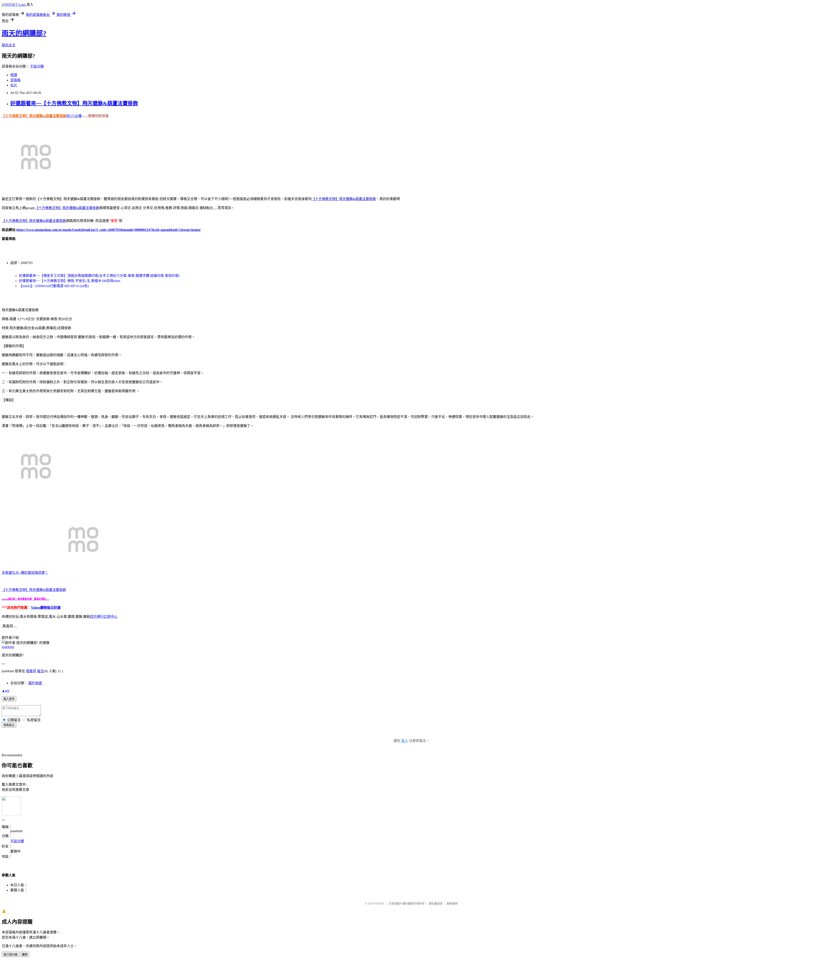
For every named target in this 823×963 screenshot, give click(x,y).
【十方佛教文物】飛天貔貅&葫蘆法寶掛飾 (34, 590)
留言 (40, 671)
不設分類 (37, 66)
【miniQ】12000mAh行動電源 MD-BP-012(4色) (54, 286)
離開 (24, 954)
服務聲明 (452, 903)
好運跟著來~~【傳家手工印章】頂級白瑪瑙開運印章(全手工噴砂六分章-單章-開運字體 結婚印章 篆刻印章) (99, 275)
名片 (13, 85)
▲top (5, 690)
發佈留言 (9, 725)
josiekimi (8, 647)
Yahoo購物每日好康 (46, 607)
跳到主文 (8, 45)
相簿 (13, 75)
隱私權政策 (436, 903)
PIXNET (379, 903)
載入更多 (9, 699)
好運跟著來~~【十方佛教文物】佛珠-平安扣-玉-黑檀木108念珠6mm (69, 281)
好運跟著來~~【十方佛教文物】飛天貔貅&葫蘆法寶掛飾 (74, 103)
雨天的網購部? (24, 33)
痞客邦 (31, 671)
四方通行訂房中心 (103, 616)
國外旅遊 (35, 683)
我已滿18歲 (10, 954)
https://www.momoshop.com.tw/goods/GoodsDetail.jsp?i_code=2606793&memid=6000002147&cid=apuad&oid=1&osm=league (109, 230)
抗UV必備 (74, 116)
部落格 (15, 80)
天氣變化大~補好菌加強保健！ (25, 572)
